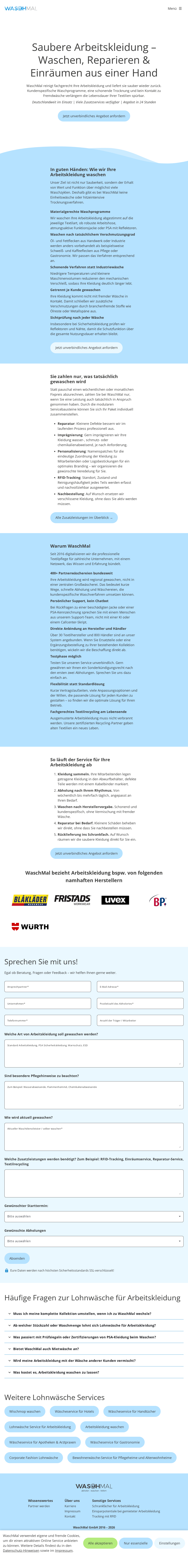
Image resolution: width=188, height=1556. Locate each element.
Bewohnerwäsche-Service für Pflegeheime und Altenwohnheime (122, 1457)
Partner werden (39, 1506)
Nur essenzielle (136, 1543)
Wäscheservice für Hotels (74, 1411)
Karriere (70, 1506)
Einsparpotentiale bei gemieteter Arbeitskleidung (126, 1511)
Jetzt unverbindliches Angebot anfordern (94, 116)
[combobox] (140, 1003)
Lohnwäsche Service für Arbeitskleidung (40, 1427)
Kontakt (70, 1516)
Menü (172, 8)
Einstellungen (169, 1543)
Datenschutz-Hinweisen (21, 1550)
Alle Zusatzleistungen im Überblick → (84, 517)
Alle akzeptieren (100, 1543)
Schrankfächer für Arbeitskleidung (115, 1506)
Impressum (64, 1550)
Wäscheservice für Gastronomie (115, 1442)
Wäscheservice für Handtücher (132, 1411)
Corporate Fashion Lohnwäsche (33, 1457)
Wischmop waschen (24, 1411)
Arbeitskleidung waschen (104, 1427)
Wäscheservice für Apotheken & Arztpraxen (42, 1442)
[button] (94, 1313)
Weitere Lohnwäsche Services (54, 1397)
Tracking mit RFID (104, 1516)
